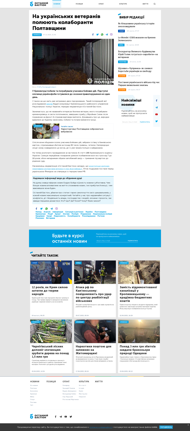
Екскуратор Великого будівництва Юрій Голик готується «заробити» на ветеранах (138, 54)
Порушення (86, 214)
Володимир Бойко (69, 394)
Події (50, 214)
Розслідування (88, 216)
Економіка (34, 391)
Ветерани (50, 218)
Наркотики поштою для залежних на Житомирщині (93, 350)
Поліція (75, 214)
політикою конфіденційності (101, 427)
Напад (39, 212)
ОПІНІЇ (101, 4)
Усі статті (82, 385)
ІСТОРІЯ (122, 76)
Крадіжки (40, 216)
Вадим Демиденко (69, 391)
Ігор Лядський (68, 397)
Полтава (33, 402)
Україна (89, 212)
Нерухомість (60, 216)
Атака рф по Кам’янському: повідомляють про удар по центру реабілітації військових (93, 294)
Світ (31, 405)
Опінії (34, 263)
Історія (81, 388)
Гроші (49, 216)
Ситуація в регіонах (74, 212)
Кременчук (41, 214)
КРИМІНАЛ (37, 35)
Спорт (32, 399)
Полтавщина (100, 212)
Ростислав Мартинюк (71, 399)
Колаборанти (74, 216)
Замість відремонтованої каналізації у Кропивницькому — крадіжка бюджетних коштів (138, 294)
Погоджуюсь (166, 427)
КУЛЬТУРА (123, 4)
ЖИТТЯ (145, 4)
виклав (49, 104)
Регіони (101, 216)
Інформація (58, 212)
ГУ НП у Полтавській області (46, 87)
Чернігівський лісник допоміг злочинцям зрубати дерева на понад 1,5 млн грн (50, 351)
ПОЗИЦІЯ (79, 4)
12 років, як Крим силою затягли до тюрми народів (50, 291)
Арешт (58, 214)
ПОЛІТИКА (123, 62)
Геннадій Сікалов (69, 388)
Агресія (47, 212)
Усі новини (34, 385)
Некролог (82, 397)
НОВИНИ (56, 4)
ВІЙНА (121, 45)
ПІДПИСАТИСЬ (145, 122)
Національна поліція (102, 214)
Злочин (66, 214)
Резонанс (40, 218)
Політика (33, 388)
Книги (81, 391)
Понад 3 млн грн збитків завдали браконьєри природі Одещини (138, 350)
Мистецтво (83, 394)
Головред (66, 385)
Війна (78, 263)
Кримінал (123, 263)
